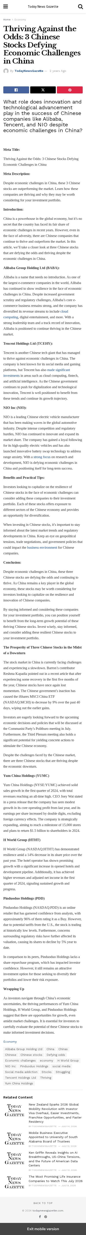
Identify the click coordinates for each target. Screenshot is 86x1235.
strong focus (42, 457)
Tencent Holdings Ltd (20, 1077)
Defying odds (56, 1054)
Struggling (63, 1072)
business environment (42, 547)
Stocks (47, 1072)
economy (46, 1060)
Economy (20, 19)
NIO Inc (10, 1066)
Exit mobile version (43, 1229)
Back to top (43, 1203)
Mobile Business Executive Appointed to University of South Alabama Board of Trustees (53, 1137)
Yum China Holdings (19, 1083)
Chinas (63, 1049)
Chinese (10, 1054)
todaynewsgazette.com (47, 1210)
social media (61, 1066)
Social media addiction (21, 1072)
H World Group (68, 1060)
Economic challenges (20, 1060)
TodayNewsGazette (29, 71)
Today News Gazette (43, 7)
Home (7, 19)
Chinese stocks (31, 1054)
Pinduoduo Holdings (34, 1066)
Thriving (45, 1077)
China (50, 1049)
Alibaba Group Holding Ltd (23, 1049)
